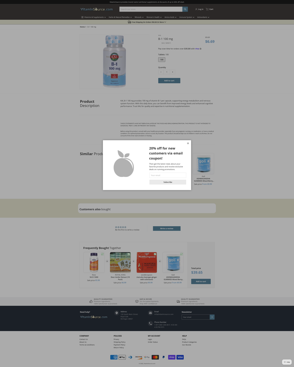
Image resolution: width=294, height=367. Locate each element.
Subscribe (168, 182)
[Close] (188, 143)
